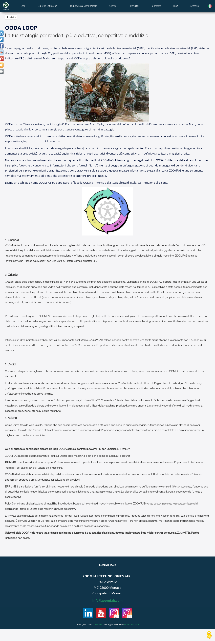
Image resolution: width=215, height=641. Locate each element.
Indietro (12, 16)
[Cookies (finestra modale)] (209, 635)
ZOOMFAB (98, 624)
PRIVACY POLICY (131, 624)
